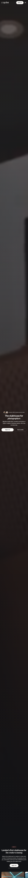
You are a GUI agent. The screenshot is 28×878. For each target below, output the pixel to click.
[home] (5, 3)
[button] (25, 2)
